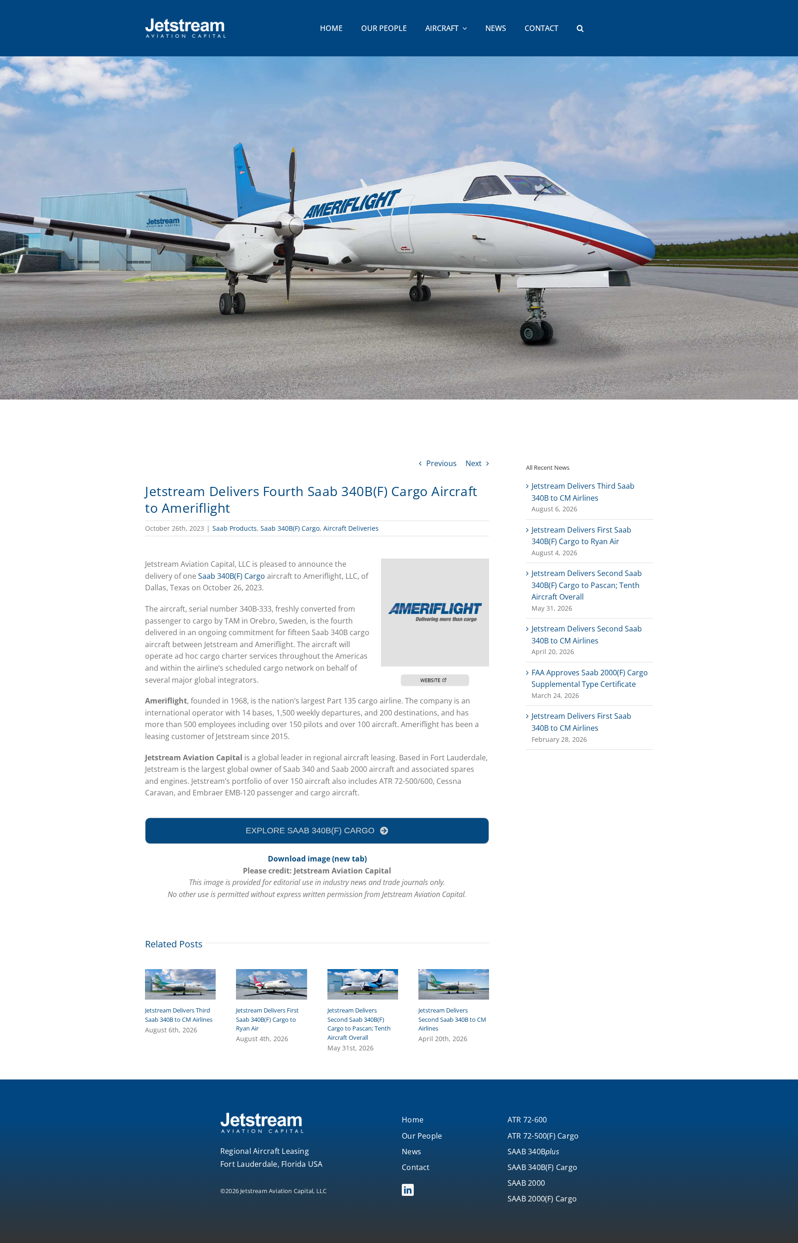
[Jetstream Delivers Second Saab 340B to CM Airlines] (453, 974)
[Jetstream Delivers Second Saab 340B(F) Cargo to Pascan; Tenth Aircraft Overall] (362, 974)
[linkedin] (408, 1190)
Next (474, 463)
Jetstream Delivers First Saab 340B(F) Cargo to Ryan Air (267, 1019)
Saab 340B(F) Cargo (290, 528)
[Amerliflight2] (435, 562)
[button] (580, 28)
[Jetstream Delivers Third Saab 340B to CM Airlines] (180, 974)
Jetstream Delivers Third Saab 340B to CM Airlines (178, 1015)
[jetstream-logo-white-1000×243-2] (185, 22)
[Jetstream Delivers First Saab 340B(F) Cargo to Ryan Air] (271, 974)
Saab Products (234, 528)
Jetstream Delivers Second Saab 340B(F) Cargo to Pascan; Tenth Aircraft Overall (359, 1024)
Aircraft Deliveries (351, 528)
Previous (441, 463)
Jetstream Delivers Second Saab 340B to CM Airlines (452, 1019)
